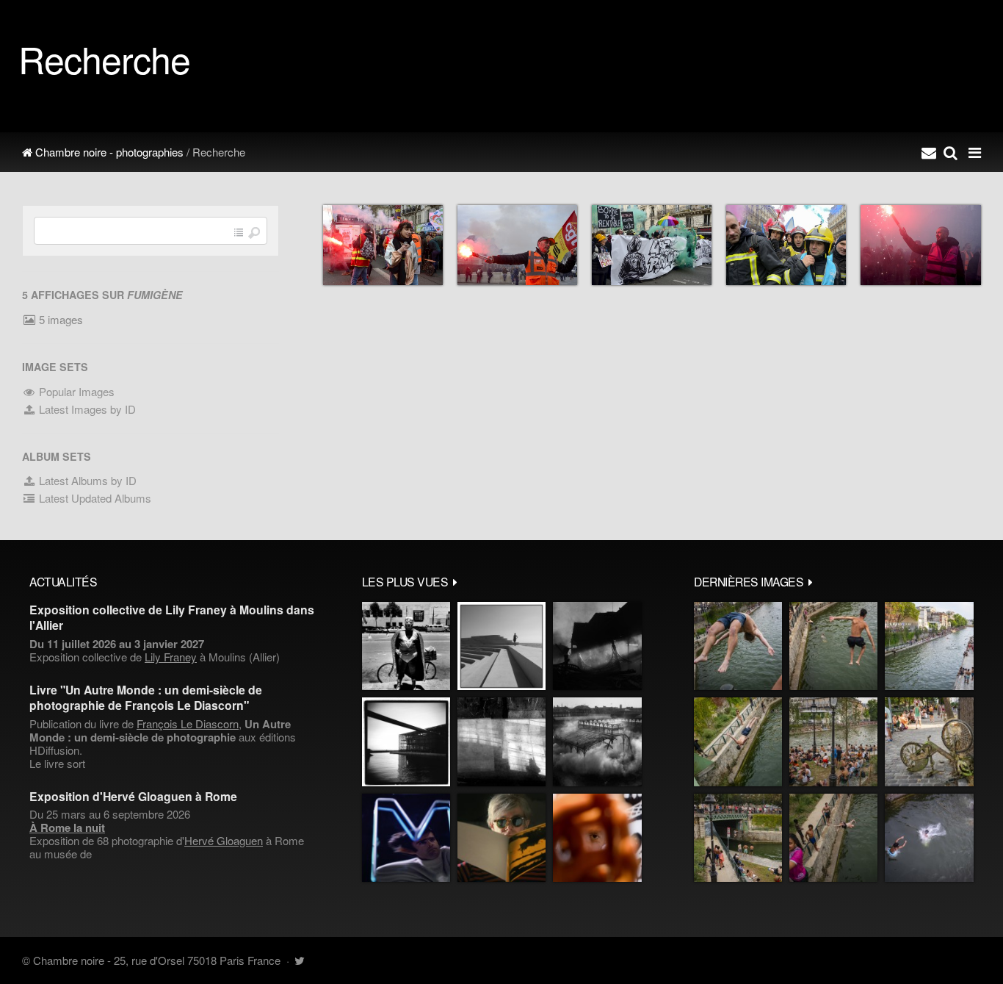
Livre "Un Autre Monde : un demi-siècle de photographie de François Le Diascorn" (145, 697)
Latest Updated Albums (93, 498)
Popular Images (75, 391)
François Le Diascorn (188, 723)
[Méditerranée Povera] (501, 646)
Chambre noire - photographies (108, 151)
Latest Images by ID (86, 409)
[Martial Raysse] (406, 838)
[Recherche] (950, 152)
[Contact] (929, 152)
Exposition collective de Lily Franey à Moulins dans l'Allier (171, 617)
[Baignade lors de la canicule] (738, 646)
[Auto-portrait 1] (501, 741)
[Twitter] (299, 960)
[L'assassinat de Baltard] (597, 646)
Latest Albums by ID (86, 480)
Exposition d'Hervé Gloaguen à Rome (133, 796)
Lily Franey (171, 656)
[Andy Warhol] (501, 838)
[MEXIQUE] (406, 646)
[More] (455, 581)
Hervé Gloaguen (223, 840)
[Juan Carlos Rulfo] (597, 838)
